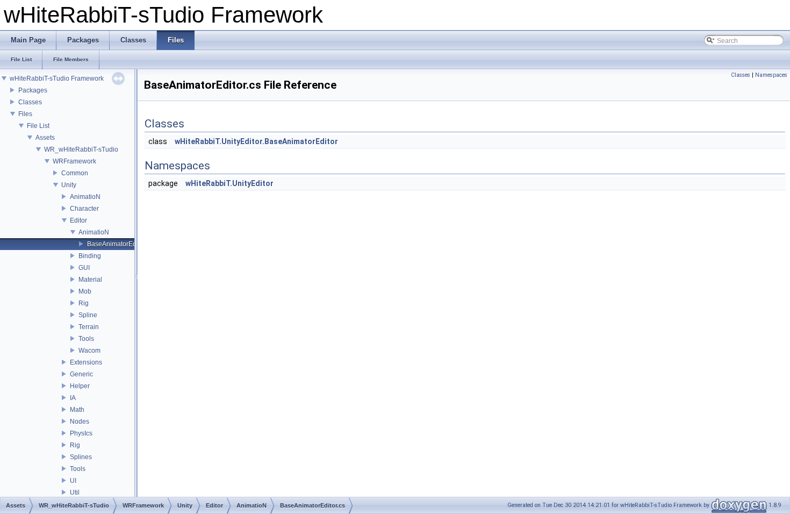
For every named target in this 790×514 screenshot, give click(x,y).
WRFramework (74, 161)
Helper (80, 386)
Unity (68, 185)
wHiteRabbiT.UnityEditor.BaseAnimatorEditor (256, 141)
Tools (86, 338)
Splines (81, 457)
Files (25, 114)
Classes (30, 102)
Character (84, 208)
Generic (81, 374)
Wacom (89, 350)
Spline (87, 315)
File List (38, 126)
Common (74, 173)
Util (75, 492)
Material (90, 279)
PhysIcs (81, 433)
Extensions (86, 362)
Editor (78, 220)
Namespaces (771, 75)
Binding (89, 256)
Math (77, 409)
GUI (84, 268)
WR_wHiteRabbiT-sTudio (81, 149)
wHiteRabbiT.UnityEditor (229, 183)
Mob (84, 291)
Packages (32, 90)
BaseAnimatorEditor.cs (120, 244)
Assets (45, 137)
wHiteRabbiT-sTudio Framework (57, 78)
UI (73, 480)
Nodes (79, 421)
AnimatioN (85, 197)
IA (73, 398)
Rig (83, 303)
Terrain (88, 327)
